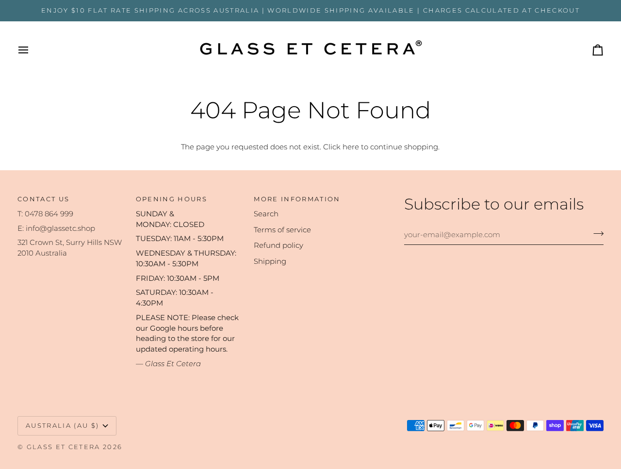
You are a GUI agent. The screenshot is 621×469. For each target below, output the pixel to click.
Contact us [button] (43, 199)
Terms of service (282, 230)
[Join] (596, 233)
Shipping (270, 261)
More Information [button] (297, 199)
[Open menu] (32, 50)
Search (266, 214)
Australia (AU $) (62, 425)
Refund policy (278, 245)
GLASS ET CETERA (63, 447)
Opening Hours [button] (171, 199)
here (351, 147)
